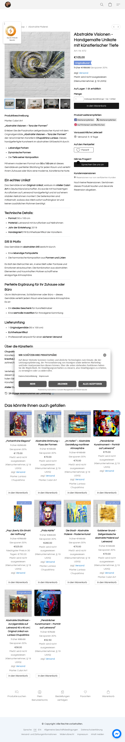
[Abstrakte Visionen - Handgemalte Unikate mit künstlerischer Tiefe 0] (9, 104)
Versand (83, 73)
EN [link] (39, 730)
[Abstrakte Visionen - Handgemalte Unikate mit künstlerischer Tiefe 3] (51, 104)
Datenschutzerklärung (91, 730)
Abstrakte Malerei (38, 27)
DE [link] (35, 730)
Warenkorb (108, 696)
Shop (22, 27)
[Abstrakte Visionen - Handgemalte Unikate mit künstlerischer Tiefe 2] (34, 104)
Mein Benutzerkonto (40, 698)
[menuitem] (114, 27)
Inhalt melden (97, 734)
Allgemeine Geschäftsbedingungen (61, 730)
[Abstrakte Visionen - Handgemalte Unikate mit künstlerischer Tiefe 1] (21, 104)
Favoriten (85, 696)
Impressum (82, 734)
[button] (8, 5)
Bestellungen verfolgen (62, 698)
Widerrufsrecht (67, 734)
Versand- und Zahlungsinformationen (39, 734)
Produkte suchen (16, 696)
